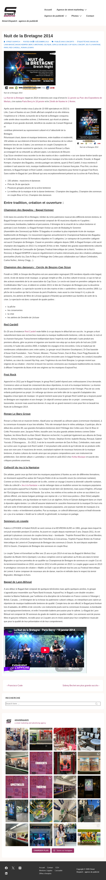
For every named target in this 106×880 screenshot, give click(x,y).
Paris (6, 48)
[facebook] (6, 868)
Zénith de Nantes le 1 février (62, 101)
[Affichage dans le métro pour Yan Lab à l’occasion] (65, 811)
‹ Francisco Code (15, 685)
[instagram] (20, 868)
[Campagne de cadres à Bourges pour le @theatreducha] (65, 739)
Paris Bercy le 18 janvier (33, 101)
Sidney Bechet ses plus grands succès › (81, 685)
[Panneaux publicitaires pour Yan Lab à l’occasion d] (89, 811)
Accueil (48, 10)
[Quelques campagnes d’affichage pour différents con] (41, 763)
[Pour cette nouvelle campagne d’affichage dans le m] (89, 763)
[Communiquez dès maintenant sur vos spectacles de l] (17, 787)
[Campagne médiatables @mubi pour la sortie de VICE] (41, 811)
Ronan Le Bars (27, 48)
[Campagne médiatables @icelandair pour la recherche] (89, 739)
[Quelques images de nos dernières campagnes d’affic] (41, 787)
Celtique (47, 45)
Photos (75, 16)
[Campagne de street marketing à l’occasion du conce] (65, 763)
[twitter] (13, 868)
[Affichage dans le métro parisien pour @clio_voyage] (89, 835)
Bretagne (39, 45)
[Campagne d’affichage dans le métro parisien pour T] (65, 787)
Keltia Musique (79, 457)
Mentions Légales (45, 871)
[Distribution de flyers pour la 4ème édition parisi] (65, 835)
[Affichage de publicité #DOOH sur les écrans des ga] (17, 811)
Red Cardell (14, 48)
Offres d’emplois (45, 873)
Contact (90, 16)
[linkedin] (6, 873)
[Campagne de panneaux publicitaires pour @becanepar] (89, 787)
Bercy (31, 45)
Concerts (69, 42)
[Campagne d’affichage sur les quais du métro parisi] (41, 739)
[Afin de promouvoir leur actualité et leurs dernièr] (17, 763)
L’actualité (58, 871)
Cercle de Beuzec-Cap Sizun (64, 45)
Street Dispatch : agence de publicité (20, 21)
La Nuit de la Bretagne (14, 98)
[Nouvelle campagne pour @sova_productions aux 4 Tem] (41, 835)
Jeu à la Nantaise (93, 45)
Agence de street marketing (70, 10)
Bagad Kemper (21, 45)
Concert (81, 45)
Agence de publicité (54, 16)
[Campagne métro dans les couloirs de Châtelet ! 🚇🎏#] (17, 835)
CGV (57, 868)
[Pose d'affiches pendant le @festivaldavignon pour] (17, 739)
